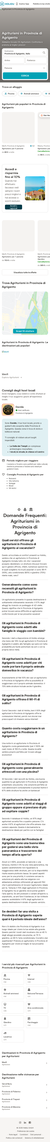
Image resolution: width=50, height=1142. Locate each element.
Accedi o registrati (13, 207)
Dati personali (35, 1134)
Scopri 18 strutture (25, 331)
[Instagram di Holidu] (20, 1122)
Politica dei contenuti (14, 1138)
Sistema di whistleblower (34, 1138)
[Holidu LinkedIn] (25, 1122)
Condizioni (24, 1134)
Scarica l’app (24, 4)
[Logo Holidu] (7, 4)
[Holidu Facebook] (30, 1122)
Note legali (13, 1134)
